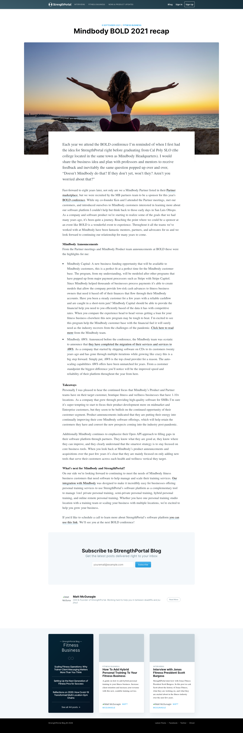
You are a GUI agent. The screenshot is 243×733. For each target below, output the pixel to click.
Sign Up (189, 4)
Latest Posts (160, 723)
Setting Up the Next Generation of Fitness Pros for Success (71, 682)
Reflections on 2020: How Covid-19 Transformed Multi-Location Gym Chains (71, 695)
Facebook (173, 723)
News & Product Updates (121, 4)
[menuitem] (80, 4)
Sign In (179, 4)
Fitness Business (96, 4)
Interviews (79, 4)
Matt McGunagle (84, 596)
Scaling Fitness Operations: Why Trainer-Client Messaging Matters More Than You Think (71, 669)
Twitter (183, 723)
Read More (173, 599)
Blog (170, 4)
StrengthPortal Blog (57, 723)
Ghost (192, 723)
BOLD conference (73, 200)
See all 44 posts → (71, 707)
